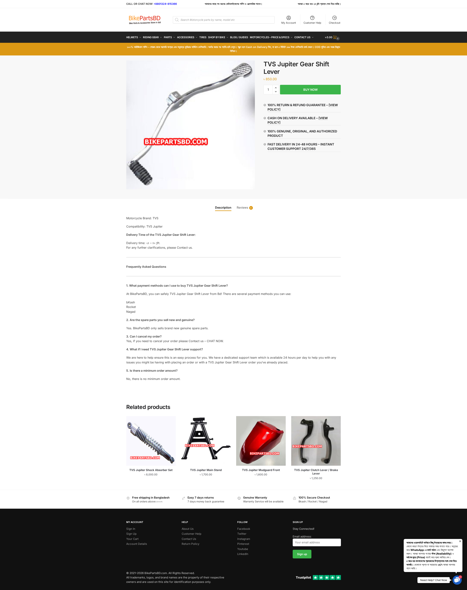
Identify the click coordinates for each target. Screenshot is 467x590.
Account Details (136, 544)
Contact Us (189, 539)
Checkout (334, 22)
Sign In (130, 529)
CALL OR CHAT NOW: (139, 3)
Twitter (241, 533)
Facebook (243, 529)
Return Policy (190, 544)
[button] (276, 88)
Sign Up (131, 533)
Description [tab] (223, 207)
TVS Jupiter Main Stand (206, 470)
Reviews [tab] (242, 207)
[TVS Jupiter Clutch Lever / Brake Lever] (316, 441)
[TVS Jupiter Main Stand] (206, 441)
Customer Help (312, 22)
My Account (288, 22)
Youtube (242, 549)
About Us (188, 529)
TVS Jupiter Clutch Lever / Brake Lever (316, 471)
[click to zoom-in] (190, 124)
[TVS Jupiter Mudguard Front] (261, 441)
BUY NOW (310, 89)
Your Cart (132, 539)
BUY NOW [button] (151, 485)
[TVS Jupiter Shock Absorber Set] (151, 441)
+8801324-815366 (165, 3)
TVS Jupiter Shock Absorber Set (150, 470)
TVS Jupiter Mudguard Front (261, 470)
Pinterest (243, 544)
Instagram (243, 539)
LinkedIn (242, 554)
